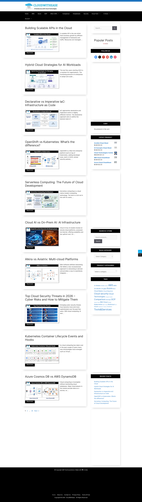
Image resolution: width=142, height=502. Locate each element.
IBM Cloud (104, 302)
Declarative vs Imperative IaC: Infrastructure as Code (45, 103)
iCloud (109, 302)
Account (27, 18)
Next (36, 411)
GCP (45, 14)
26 (32, 411)
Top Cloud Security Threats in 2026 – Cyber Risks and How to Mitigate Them (51, 297)
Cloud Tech (95, 14)
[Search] (114, 28)
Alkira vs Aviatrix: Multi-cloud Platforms (51, 259)
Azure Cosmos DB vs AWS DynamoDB (50, 376)
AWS (33, 14)
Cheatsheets (76, 14)
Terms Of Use (86, 495)
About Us (60, 495)
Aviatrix (106, 285)
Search (98, 241)
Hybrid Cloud (97, 302)
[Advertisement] (105, 92)
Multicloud (111, 304)
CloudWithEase (70, 497)
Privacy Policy (76, 495)
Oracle (96, 306)
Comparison (66, 14)
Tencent (105, 306)
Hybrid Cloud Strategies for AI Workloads (53, 64)
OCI (116, 304)
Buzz (114, 288)
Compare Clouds (108, 296)
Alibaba (98, 285)
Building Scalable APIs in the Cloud (48, 28)
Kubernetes (98, 304)
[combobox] (105, 271)
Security (86, 14)
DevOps (108, 299)
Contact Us (67, 495)
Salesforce (101, 306)
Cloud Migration (108, 291)
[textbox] (105, 272)
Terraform (109, 306)
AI (94, 285)
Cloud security (101, 293)
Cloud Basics (98, 291)
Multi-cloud (105, 304)
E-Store (106, 14)
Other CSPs (53, 14)
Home (26, 14)
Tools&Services (103, 309)
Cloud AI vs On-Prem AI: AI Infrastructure (52, 222)
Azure (39, 14)
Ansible (102, 285)
